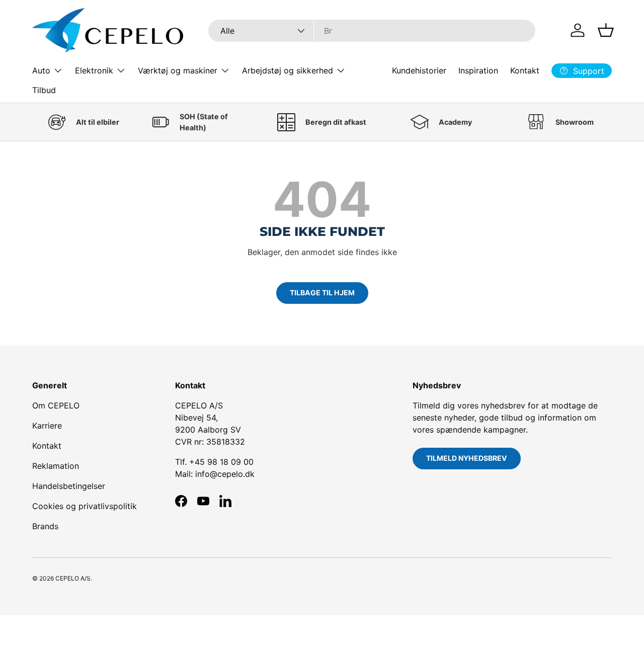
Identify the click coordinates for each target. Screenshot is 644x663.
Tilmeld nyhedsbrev (466, 458)
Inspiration (478, 70)
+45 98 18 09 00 (221, 462)
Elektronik (94, 70)
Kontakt (524, 70)
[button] (606, 30)
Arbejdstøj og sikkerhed (287, 70)
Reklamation (55, 466)
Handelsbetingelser (68, 486)
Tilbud (44, 90)
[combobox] (372, 31)
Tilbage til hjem (322, 292)
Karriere (47, 426)
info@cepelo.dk (225, 474)
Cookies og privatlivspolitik (84, 506)
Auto (41, 70)
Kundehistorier (419, 70)
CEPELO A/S (73, 578)
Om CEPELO (55, 405)
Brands (45, 526)
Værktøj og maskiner (177, 70)
